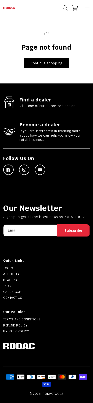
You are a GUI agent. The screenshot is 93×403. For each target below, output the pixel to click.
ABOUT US (11, 274)
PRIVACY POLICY (16, 331)
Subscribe (73, 230)
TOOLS (8, 268)
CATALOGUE (12, 292)
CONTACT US (12, 298)
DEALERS (10, 280)
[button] (85, 8)
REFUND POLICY (15, 325)
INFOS (8, 286)
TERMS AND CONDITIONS (22, 319)
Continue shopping (47, 63)
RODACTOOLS (53, 394)
